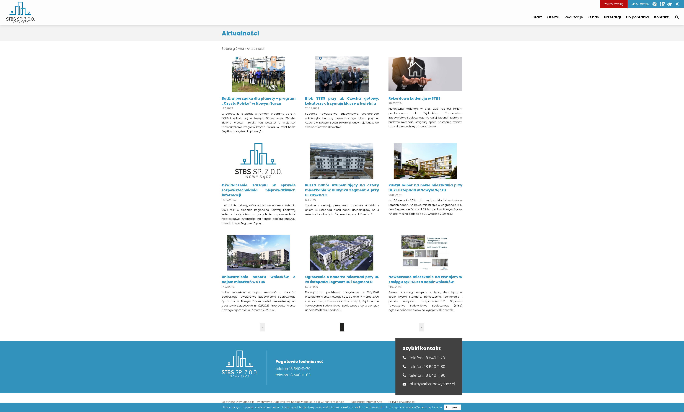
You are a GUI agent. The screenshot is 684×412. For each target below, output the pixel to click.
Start (537, 17)
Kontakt (661, 17)
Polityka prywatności (401, 402)
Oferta (553, 17)
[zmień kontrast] (669, 4)
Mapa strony (640, 4)
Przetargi (612, 17)
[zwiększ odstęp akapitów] (662, 4)
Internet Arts (374, 402)
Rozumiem (453, 407)
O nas (593, 17)
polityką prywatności (317, 407)
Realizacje (574, 17)
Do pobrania (637, 17)
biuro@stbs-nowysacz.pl (432, 384)
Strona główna (233, 49)
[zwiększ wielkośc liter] (677, 4)
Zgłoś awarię (613, 4)
